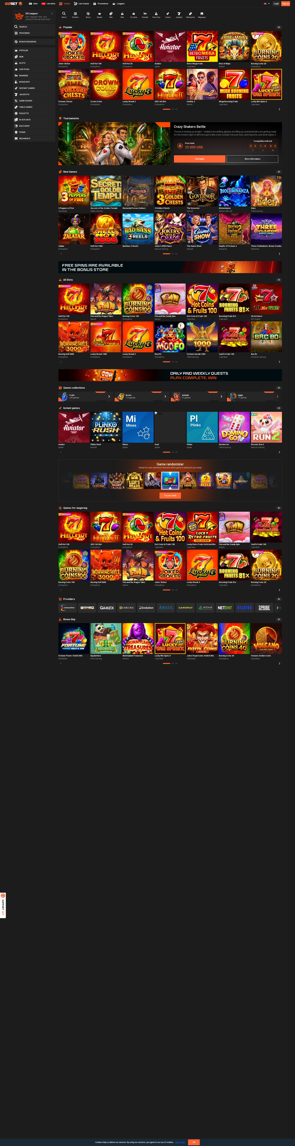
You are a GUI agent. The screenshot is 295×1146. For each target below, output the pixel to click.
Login (276, 4)
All (279, 27)
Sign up (285, 4)
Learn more (180, 1142)
